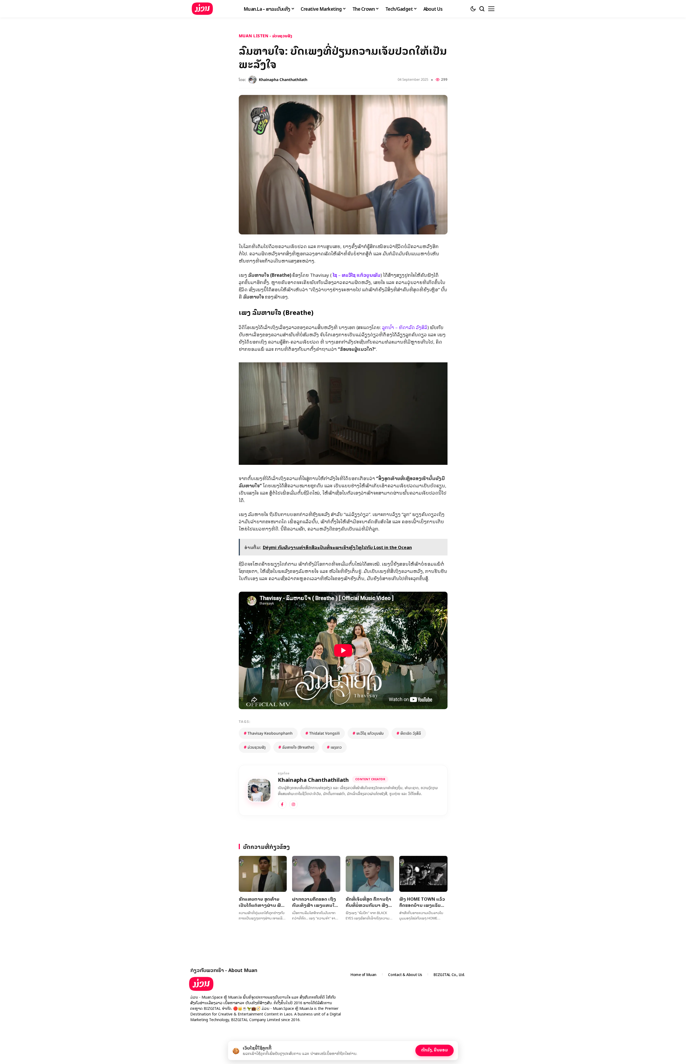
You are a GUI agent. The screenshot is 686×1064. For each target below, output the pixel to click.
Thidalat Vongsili (322, 733)
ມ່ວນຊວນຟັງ (255, 747)
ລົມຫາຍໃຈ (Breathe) (296, 747)
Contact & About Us (405, 974)
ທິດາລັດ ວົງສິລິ (409, 733)
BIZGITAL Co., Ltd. (449, 974)
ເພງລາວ (334, 747)
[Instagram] (293, 804)
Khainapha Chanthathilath (283, 80)
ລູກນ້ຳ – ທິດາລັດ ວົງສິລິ (404, 327)
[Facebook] (282, 804)
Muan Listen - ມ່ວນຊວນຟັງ (265, 35)
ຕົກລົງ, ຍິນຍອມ (434, 1050)
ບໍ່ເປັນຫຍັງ (402, 1049)
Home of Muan (363, 974)
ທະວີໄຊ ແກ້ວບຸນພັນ (368, 733)
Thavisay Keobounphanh (268, 733)
